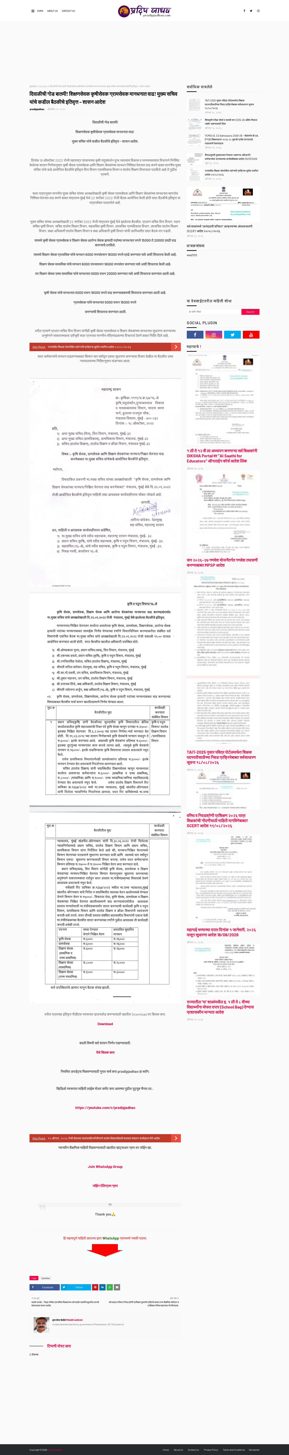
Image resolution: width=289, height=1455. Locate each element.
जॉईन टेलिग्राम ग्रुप (105, 1185)
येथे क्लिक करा (105, 1052)
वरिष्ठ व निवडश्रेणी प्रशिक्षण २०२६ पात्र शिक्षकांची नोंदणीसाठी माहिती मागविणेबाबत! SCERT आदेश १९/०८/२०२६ (217, 820)
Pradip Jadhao (54, 1449)
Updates (43, 86)
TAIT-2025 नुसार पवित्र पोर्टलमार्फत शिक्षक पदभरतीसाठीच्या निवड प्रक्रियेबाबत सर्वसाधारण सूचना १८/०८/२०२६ (229, 104)
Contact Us (68, 10)
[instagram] (258, 10)
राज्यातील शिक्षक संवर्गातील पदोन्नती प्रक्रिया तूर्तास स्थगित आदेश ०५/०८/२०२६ (89, 347)
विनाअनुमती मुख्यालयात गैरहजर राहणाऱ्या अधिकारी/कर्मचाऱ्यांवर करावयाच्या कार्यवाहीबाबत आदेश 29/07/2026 (231, 156)
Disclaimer (254, 1449)
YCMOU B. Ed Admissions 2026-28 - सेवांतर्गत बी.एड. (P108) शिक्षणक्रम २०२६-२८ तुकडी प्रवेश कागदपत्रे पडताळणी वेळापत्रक (232, 139)
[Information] (223, 204)
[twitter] (251, 10)
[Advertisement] (144, 51)
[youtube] (251, 335)
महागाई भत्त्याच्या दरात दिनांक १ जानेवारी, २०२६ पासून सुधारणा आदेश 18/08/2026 (221, 932)
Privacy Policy (211, 1449)
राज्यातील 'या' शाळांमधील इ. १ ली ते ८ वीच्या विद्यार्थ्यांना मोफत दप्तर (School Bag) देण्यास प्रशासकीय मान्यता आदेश (220, 1006)
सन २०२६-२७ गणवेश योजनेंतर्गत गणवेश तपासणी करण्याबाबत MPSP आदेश (222, 562)
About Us (52, 10)
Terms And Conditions (234, 1449)
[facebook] (244, 10)
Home (40, 10)
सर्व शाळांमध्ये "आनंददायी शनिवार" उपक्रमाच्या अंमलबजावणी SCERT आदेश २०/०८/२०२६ (219, 228)
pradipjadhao (37, 109)
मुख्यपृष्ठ (32, 86)
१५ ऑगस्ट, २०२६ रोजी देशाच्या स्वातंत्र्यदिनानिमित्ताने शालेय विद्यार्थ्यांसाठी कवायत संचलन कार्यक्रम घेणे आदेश (104, 1138)
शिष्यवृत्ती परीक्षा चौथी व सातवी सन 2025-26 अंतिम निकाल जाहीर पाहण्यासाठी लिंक (231, 121)
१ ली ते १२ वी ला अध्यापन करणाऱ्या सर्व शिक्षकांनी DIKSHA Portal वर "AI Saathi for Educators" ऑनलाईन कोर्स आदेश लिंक (222, 455)
